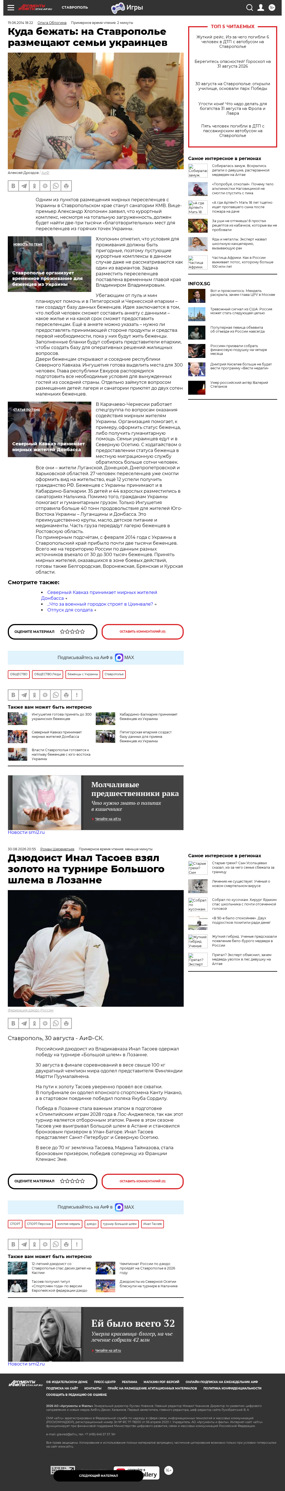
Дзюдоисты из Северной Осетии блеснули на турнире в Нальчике (149, 1283)
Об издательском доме (67, 1382)
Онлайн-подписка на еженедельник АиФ (222, 1382)
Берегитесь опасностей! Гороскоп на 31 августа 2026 (233, 64)
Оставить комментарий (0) (143, 631)
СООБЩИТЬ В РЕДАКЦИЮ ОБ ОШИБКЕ (76, 1395)
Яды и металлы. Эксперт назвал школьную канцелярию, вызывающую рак (239, 243)
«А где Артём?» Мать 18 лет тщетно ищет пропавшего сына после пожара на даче (242, 206)
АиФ (45, 173)
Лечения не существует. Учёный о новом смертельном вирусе (241, 883)
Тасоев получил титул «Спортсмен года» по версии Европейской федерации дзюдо (59, 1286)
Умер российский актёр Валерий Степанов (239, 385)
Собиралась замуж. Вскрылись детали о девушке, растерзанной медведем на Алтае (240, 170)
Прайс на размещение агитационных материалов (152, 1388)
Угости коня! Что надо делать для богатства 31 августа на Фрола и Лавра (232, 109)
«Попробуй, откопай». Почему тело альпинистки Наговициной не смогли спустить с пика (243, 188)
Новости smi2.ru (26, 832)
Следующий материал (98, 1476)
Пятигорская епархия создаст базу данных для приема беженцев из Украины (146, 736)
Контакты (92, 1388)
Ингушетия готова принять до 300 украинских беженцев (62, 716)
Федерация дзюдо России (30, 1010)
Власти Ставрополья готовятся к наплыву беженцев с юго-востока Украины (61, 754)
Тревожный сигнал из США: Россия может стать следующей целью (241, 311)
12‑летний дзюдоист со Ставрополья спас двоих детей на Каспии (61, 1268)
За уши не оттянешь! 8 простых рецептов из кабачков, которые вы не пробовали (244, 225)
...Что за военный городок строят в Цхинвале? (100, 604)
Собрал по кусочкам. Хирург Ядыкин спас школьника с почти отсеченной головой (244, 904)
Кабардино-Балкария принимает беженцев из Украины (149, 716)
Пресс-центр (105, 1382)
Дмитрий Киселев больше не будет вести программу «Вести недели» (241, 366)
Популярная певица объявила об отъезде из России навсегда (237, 329)
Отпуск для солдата (70, 610)
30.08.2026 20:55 (22, 849)
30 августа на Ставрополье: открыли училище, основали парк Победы (232, 86)
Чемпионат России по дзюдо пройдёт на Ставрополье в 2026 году (147, 1268)
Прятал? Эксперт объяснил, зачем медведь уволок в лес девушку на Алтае (241, 959)
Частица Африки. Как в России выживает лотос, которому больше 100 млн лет (242, 262)
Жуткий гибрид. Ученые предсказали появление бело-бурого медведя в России (244, 940)
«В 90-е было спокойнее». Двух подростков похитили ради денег (241, 920)
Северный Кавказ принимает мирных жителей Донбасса (57, 734)
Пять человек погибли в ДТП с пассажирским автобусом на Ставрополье (232, 131)
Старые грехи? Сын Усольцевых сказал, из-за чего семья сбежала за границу (243, 867)
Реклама (129, 1382)
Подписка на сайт (62, 1388)
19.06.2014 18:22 (20, 23)
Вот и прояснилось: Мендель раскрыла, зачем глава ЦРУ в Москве (242, 293)
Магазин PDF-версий (161, 1382)
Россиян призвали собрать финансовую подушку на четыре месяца (238, 350)
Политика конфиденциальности (232, 1388)
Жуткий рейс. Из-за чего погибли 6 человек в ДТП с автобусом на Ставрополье (232, 42)
